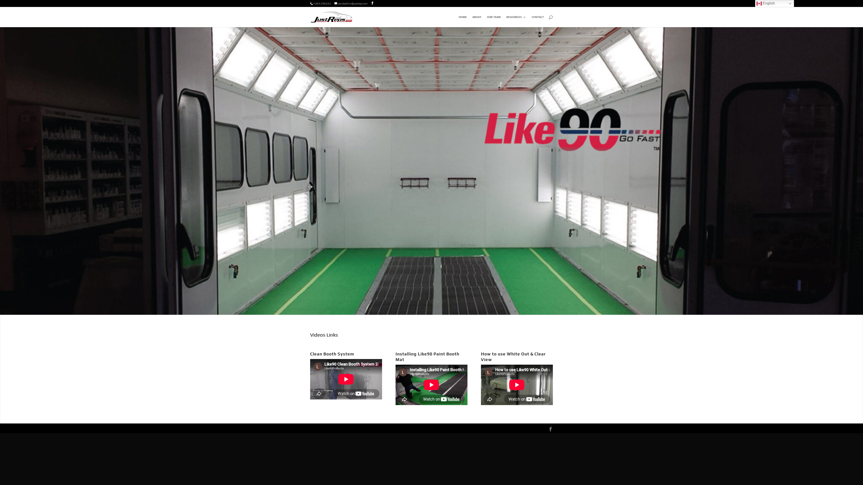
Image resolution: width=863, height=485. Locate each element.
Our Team (494, 17)
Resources (514, 17)
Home (463, 17)
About (476, 17)
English (768, 3)
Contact (538, 17)
